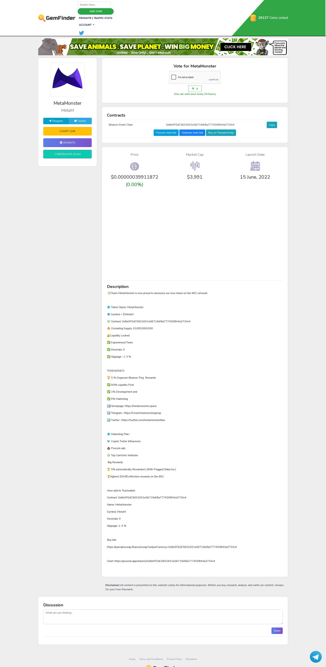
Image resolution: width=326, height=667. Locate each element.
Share (277, 631)
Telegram (57, 121)
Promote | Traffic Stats (95, 18)
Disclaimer (191, 659)
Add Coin (95, 11)
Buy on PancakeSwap (221, 133)
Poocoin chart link (166, 133)
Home (132, 659)
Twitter (81, 121)
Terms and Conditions (151, 659)
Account (85, 25)
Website (68, 143)
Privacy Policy (174, 659)
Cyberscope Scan (67, 154)
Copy (272, 125)
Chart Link (67, 131)
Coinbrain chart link (192, 133)
